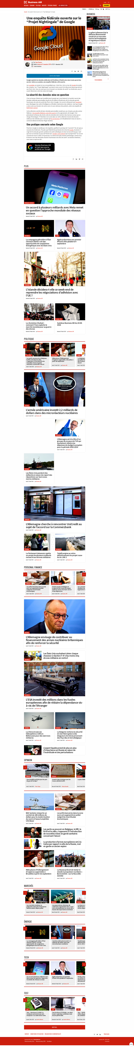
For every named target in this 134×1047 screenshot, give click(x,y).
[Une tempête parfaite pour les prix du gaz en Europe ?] (37, 765)
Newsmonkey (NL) (29, 1041)
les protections (55, 119)
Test (102, 9)
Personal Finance (52, 5)
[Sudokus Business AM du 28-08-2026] (70, 304)
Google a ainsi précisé (58, 134)
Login (105, 2)
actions (28, 902)
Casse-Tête (59, 319)
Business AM (40, 216)
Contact (27, 1034)
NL (109, 2)
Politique (38, 5)
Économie (32, 5)
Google (74, 85)
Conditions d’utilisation (36, 1034)
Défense (27, 319)
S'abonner (106, 5)
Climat (79, 355)
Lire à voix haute (54, 76)
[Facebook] (94, 1034)
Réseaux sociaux (29, 203)
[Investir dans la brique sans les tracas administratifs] (63, 765)
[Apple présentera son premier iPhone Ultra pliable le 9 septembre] (70, 221)
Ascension (78, 102)
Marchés (44, 5)
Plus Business (102, 79)
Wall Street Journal (32, 108)
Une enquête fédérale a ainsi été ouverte (44, 113)
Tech (97, 9)
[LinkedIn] (100, 1034)
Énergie (84, 9)
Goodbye (49, 1041)
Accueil (25, 12)
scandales (32, 85)
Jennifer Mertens (40, 1019)
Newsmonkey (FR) (40, 1041)
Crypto (107, 9)
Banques (27, 520)
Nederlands (106, 1034)
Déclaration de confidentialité (53, 1034)
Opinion (91, 9)
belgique (79, 776)
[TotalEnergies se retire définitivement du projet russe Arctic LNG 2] (70, 534)
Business (27, 59)
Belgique (26, 5)
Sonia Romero (38, 62)
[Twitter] (97, 1034)
